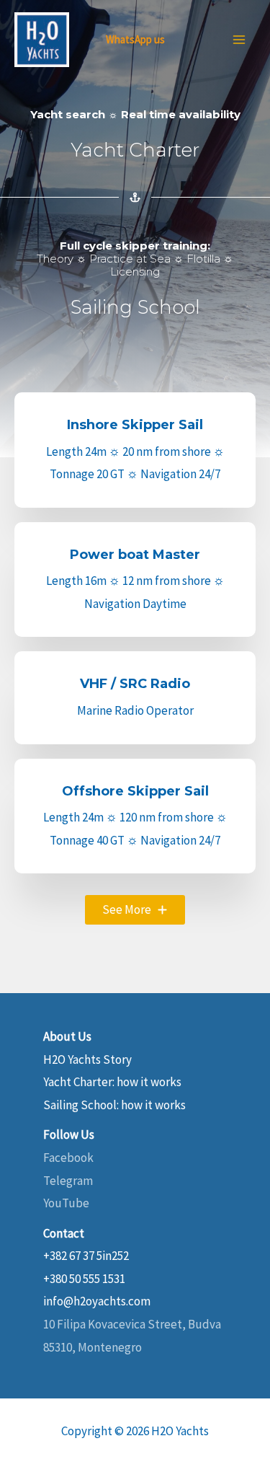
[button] (135, 910)
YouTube (66, 1203)
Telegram (68, 1181)
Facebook (68, 1157)
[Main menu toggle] (239, 39)
